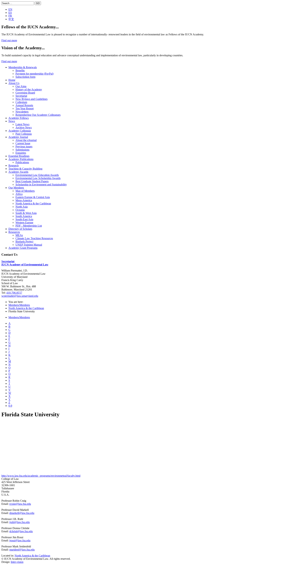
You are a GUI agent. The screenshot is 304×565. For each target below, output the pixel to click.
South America (23, 216)
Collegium (21, 102)
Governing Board (25, 92)
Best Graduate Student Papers (32, 181)
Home (11, 79)
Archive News (23, 127)
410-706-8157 (14, 292)
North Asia (21, 206)
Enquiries (20, 152)
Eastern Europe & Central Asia (32, 197)
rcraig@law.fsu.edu (20, 503)
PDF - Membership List (28, 225)
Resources (14, 232)
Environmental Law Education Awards (37, 174)
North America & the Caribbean (33, 203)
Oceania (20, 209)
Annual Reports (24, 105)
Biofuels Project (24, 241)
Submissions (22, 149)
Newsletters (21, 111)
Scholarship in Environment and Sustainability (41, 184)
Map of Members (25, 190)
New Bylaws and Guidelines (31, 98)
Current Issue (22, 143)
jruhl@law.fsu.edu (19, 522)
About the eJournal (26, 140)
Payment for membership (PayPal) (34, 73)
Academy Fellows (18, 117)
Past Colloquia (23, 133)
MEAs (19, 235)
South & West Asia (26, 213)
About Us (13, 83)
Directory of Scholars (20, 228)
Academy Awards (18, 171)
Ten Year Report (24, 108)
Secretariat (21, 95)
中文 (11, 19)
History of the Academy (28, 89)
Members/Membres (19, 305)
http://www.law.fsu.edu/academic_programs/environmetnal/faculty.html (40, 475)
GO (38, 3)
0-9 (10, 405)
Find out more (9, 40)
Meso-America (23, 200)
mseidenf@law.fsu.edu (22, 549)
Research (13, 165)
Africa (19, 193)
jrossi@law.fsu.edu (19, 540)
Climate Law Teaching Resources (34, 238)
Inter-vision (17, 561)
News (11, 121)
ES (10, 12)
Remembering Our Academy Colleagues (38, 114)
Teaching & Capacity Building (25, 168)
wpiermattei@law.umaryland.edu (19, 295)
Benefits (20, 70)
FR (10, 15)
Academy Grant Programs (22, 247)
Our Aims (20, 86)
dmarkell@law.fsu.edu (21, 513)
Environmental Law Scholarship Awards (38, 178)
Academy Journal (18, 136)
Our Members (16, 187)
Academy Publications (20, 159)
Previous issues (23, 146)
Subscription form (25, 76)
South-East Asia (24, 219)
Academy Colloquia (19, 130)
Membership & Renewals (22, 67)
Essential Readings (18, 155)
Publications (22, 162)
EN (10, 9)
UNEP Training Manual (28, 244)
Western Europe (24, 222)
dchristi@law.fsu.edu (21, 531)
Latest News (22, 124)
